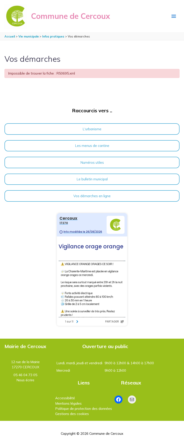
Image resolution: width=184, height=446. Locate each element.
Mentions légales (68, 403)
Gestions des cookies (72, 413)
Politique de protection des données (83, 408)
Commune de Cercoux (70, 16)
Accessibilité (65, 398)
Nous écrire (25, 380)
